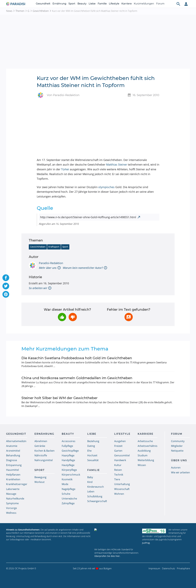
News (9, 11)
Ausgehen (120, 441)
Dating (91, 446)
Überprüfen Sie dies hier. (107, 556)
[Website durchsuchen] (178, 4)
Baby (90, 477)
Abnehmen (40, 441)
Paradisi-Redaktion (51, 263)
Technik (118, 474)
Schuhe (66, 493)
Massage (11, 493)
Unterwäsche (69, 498)
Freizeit (118, 446)
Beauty (82, 3)
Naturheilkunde (15, 498)
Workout (39, 482)
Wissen (142, 465)
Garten (118, 450)
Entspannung (14, 465)
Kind (89, 482)
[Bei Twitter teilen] (5, 286)
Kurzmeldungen (144, 3)
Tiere (117, 479)
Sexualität (93, 460)
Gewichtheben (41, 11)
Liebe (92, 3)
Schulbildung (94, 496)
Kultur (117, 465)
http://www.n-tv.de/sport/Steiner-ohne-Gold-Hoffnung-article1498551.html (88, 217)
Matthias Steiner (116, 164)
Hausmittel (12, 470)
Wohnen (119, 493)
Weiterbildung (146, 460)
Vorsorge (11, 508)
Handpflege (68, 460)
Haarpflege (68, 455)
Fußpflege (67, 446)
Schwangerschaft (97, 501)
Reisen (118, 470)
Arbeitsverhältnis (147, 446)
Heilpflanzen (13, 474)
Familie (102, 3)
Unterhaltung (122, 484)
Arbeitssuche (145, 441)
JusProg (146, 542)
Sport (71, 3)
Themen (19, 11)
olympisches (106, 187)
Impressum (154, 568)
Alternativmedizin (16, 441)
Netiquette (177, 450)
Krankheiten (13, 479)
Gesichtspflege (70, 450)
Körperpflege (69, 470)
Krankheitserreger (16, 484)
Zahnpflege (68, 503)
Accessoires (68, 441)
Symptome (12, 503)
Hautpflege (68, 465)
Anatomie (11, 446)
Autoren (176, 467)
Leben (90, 491)
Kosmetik (67, 479)
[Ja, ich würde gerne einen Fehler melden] (128, 317)
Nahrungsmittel (43, 460)
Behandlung (13, 455)
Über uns (179, 460)
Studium (142, 455)
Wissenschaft (122, 489)
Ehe (89, 450)
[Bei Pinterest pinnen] (5, 294)
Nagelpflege (68, 489)
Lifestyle (114, 3)
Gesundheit (43, 3)
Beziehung (93, 441)
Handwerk (120, 460)
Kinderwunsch (95, 486)
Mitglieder (177, 446)
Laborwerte (12, 489)
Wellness (11, 512)
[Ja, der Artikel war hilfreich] (62, 317)
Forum (160, 3)
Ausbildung (144, 450)
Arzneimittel (13, 450)
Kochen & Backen (44, 450)
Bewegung (40, 477)
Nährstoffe (40, 455)
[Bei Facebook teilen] (5, 277)
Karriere (126, 3)
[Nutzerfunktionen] (186, 4)
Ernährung (59, 3)
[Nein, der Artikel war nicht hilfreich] (73, 317)
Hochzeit (92, 455)
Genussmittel (122, 455)
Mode (65, 484)
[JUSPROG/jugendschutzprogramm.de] (154, 531)
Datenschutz (168, 568)
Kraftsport (53, 247)
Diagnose (11, 460)
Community (178, 441)
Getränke (39, 446)
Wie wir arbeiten (180, 472)
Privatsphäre (183, 568)
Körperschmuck (71, 474)
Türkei (65, 169)
